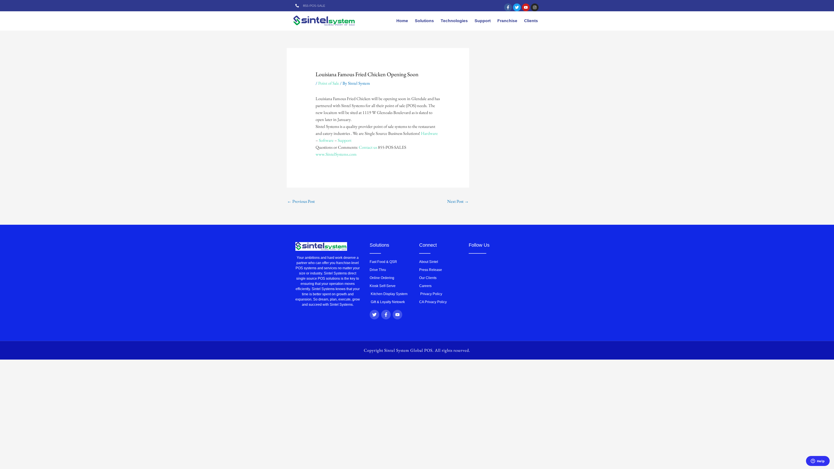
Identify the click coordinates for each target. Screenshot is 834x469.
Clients (531, 20)
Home (402, 20)
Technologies (454, 20)
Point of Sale (328, 83)
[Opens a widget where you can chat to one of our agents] (818, 461)
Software (326, 140)
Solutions (424, 20)
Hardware (429, 133)
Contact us (368, 147)
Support (483, 20)
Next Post (458, 201)
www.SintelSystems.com (336, 154)
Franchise (507, 20)
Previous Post (301, 201)
